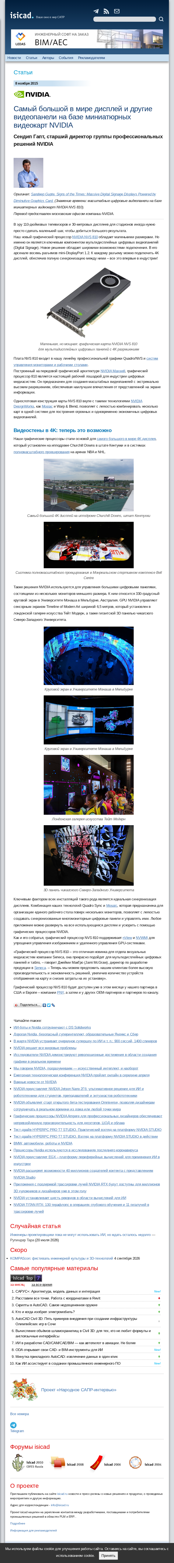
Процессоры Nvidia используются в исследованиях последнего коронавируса (76, 1150)
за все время (41, 1285)
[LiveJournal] (53, 1004)
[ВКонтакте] (44, 1004)
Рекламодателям (91, 58)
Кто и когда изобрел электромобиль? (44, 1312)
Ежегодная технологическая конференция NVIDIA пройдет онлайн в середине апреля (81, 1075)
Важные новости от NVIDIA (35, 1082)
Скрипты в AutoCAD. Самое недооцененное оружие (56, 1305)
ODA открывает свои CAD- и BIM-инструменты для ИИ (59, 1350)
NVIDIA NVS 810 (85, 237)
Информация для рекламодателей (33, 1530)
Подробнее (17, 1523)
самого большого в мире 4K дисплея (126, 439)
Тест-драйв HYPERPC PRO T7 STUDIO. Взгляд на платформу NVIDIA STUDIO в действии (86, 1137)
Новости (14, 58)
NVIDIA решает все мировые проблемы (45, 1048)
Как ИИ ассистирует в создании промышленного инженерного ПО (67, 1363)
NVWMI (142, 938)
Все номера (19, 1414)
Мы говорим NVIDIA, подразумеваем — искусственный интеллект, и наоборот (76, 1068)
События (66, 58)
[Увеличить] (89, 545)
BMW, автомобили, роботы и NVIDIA (43, 1143)
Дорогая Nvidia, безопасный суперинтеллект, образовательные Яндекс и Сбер (76, 1034)
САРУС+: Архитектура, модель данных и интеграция (57, 1291)
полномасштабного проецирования (42, 452)
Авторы (48, 58)
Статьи (31, 58)
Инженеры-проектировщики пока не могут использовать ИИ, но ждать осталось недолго (80, 1235)
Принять (108, 1556)
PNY (60, 993)
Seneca (40, 968)
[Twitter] (49, 1004)
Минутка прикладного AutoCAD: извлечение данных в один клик (66, 1357)
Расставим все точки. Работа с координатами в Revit (57, 1298)
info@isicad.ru (60, 1505)
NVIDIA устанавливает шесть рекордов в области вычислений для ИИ (70, 1198)
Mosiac (47, 406)
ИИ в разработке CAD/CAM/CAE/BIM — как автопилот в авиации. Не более (75, 1343)
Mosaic (111, 906)
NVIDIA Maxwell (113, 371)
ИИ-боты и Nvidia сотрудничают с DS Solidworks (52, 1027)
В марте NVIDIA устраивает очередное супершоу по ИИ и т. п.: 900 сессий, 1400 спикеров (85, 1041)
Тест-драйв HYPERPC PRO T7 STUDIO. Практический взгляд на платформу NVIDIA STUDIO (87, 1130)
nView (127, 938)
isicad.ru (62, 1493)
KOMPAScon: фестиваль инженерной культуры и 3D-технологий (61, 1258)
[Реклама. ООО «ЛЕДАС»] (87, 38)
